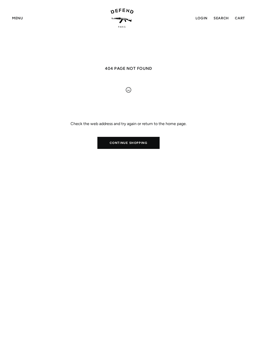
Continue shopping (129, 143)
